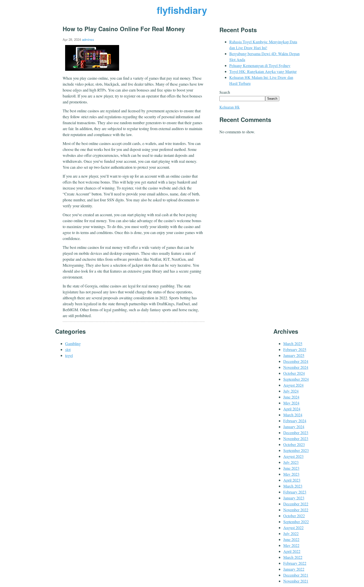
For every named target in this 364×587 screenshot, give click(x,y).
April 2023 (291, 480)
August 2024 (293, 385)
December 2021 (295, 575)
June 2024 (291, 396)
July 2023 (291, 462)
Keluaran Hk (229, 107)
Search (224, 92)
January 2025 (293, 355)
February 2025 (294, 349)
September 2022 (296, 521)
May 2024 (291, 402)
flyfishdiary (182, 10)
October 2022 (294, 515)
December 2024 (295, 361)
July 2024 (291, 391)
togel (69, 355)
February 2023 (294, 491)
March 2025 (292, 343)
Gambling (73, 343)
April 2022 (291, 551)
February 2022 (294, 563)
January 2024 (293, 426)
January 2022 (293, 569)
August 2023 (293, 456)
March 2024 (292, 414)
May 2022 (291, 545)
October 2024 (294, 373)
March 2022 (292, 557)
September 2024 (296, 379)
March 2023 (292, 486)
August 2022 (293, 527)
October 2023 (294, 444)
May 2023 (291, 474)
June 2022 (291, 539)
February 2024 (294, 420)
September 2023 (296, 450)
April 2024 (291, 408)
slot (68, 349)
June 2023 (291, 468)
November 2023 (295, 438)
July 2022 (291, 533)
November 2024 (295, 367)
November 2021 (295, 581)
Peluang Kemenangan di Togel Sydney (259, 65)
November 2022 (295, 509)
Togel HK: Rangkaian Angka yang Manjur (263, 71)
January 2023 (293, 497)
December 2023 (295, 432)
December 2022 (295, 503)
